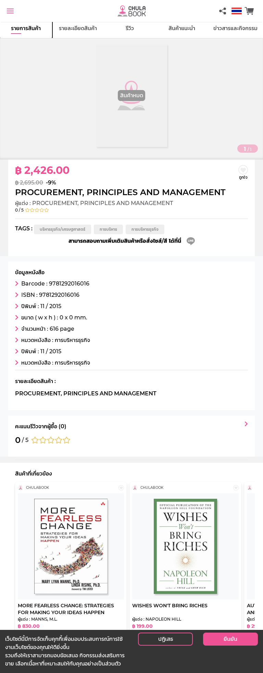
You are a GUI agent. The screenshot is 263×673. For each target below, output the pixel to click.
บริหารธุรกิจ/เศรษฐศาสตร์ (62, 229)
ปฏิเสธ (165, 639)
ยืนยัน (230, 639)
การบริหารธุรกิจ (145, 229)
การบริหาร (108, 229)
